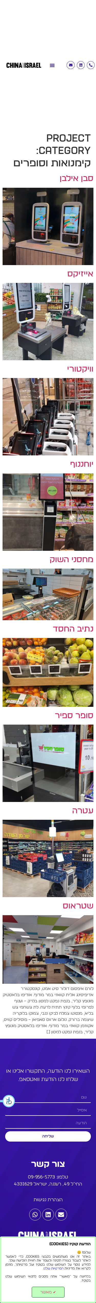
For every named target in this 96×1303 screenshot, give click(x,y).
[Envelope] (70, 65)
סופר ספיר (74, 715)
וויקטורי (80, 369)
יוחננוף (81, 464)
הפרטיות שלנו (53, 1268)
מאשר (48, 1292)
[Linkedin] (81, 65)
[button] (7, 1101)
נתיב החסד (73, 629)
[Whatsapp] (35, 1214)
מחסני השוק (71, 559)
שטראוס (78, 906)
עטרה (82, 811)
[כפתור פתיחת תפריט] (52, 63)
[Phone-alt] (91, 65)
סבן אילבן (76, 178)
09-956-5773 (41, 1177)
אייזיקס (80, 274)
